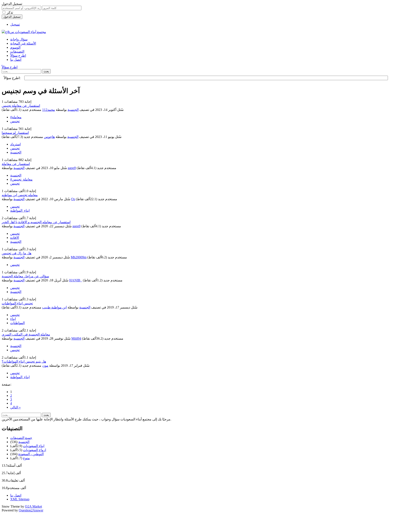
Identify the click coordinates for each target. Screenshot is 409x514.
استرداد (15, 144)
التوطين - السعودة (31, 454)
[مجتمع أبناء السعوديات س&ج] (24, 32)
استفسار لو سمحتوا (15, 133)
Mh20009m (78, 257)
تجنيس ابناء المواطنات (17, 303)
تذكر (10, 12)
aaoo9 (72, 168)
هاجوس (49, 137)
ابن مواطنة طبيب (54, 307)
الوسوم (15, 47)
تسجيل (15, 24)
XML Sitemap (19, 499)
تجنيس (15, 121)
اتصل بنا (15, 495)
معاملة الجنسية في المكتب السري (26, 334)
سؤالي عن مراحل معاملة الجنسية (25, 276)
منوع (26, 458)
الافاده (14, 237)
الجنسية (73, 109)
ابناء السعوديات (33, 446)
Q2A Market (33, 506)
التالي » (15, 407)
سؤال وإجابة (18, 39)
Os (73, 199)
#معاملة (16, 117)
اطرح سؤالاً (18, 55)
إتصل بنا (15, 59)
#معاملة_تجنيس (21, 179)
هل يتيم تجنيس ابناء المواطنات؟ (24, 361)
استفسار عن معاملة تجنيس (21, 105)
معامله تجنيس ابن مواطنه (20, 195)
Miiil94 (76, 338)
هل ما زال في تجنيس (16, 253)
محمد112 (48, 109)
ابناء (13, 319)
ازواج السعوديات (34, 450)
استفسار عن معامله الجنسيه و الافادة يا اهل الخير (36, 222)
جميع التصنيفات (21, 438)
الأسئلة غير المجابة (23, 43)
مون (45, 365)
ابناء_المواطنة (20, 210)
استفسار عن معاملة (16, 164)
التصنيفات (17, 51)
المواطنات (17, 323)
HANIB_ (75, 280)
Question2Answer (31, 510)
